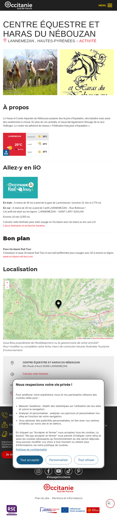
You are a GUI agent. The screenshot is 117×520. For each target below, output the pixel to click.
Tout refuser (86, 460)
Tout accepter (29, 460)
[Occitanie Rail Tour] (20, 197)
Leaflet (79, 338)
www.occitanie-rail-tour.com (18, 256)
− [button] (7, 287)
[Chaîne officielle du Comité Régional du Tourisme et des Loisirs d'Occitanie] (58, 471)
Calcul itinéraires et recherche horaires (24, 225)
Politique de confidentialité (31, 449)
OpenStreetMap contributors (102, 338)
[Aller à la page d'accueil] (18, 5)
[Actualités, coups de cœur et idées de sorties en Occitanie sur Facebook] (48, 471)
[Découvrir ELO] (110, 503)
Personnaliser (58, 460)
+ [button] (7, 282)
